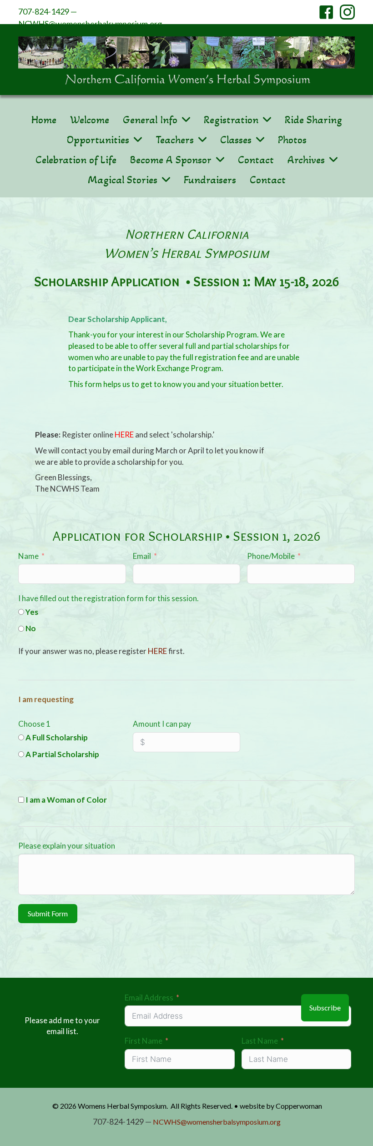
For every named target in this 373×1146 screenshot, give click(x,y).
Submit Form (48, 913)
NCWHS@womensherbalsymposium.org (90, 24)
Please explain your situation (66, 845)
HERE (124, 434)
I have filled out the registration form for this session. (108, 598)
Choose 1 (34, 724)
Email (142, 556)
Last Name (260, 1040)
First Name (143, 1040)
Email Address (149, 997)
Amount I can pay (162, 724)
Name (28, 556)
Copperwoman (299, 1105)
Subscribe (325, 1007)
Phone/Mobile (271, 556)
